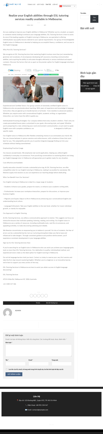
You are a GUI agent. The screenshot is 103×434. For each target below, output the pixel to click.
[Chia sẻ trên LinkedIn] (46, 295)
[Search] (25, 4)
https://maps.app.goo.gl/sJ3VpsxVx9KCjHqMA (19, 288)
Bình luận (9, 342)
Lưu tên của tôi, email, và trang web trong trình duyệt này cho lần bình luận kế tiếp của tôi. (36, 369)
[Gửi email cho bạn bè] (38, 295)
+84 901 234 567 (42, 405)
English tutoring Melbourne (44, 128)
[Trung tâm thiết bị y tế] (12, 4)
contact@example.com (40, 410)
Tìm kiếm (83, 13)
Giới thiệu (40, 4)
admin (48, 25)
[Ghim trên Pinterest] (42, 295)
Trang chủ (31, 4)
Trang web (55, 360)
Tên (7, 360)
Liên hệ (55, 4)
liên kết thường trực (52, 303)
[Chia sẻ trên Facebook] (31, 295)
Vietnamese (66, 6)
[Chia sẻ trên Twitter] (35, 295)
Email (31, 360)
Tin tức (48, 4)
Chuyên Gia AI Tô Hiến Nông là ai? (57, 325)
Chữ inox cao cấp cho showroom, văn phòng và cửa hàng (89, 35)
